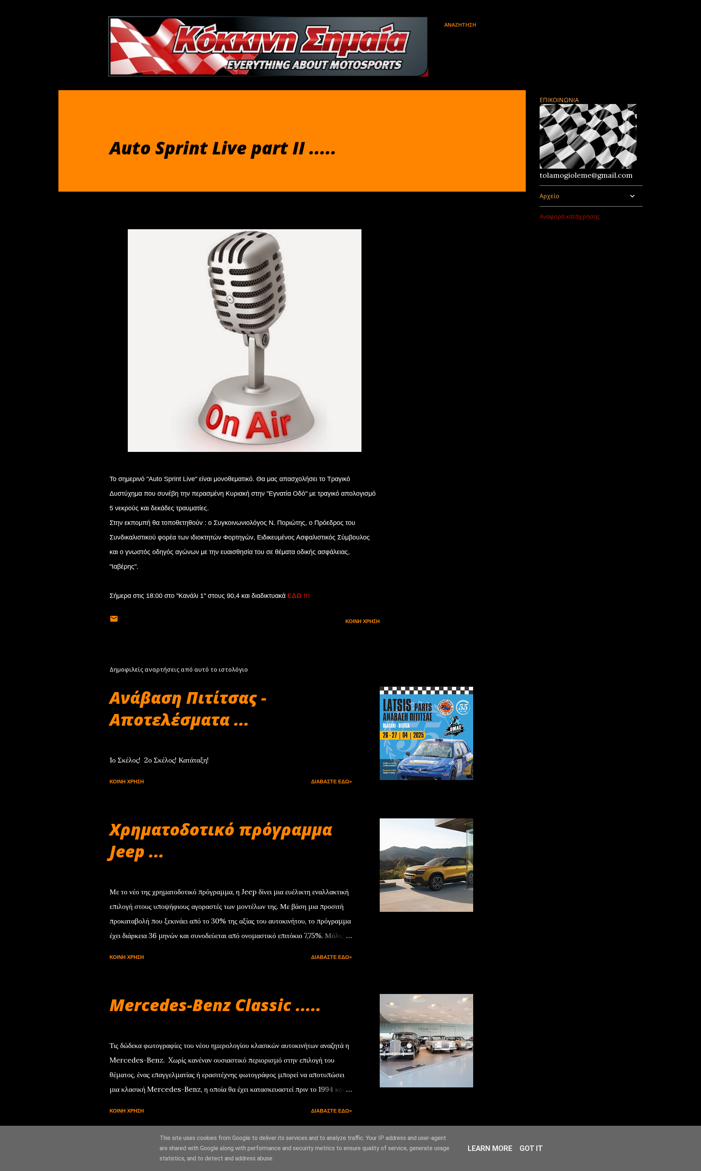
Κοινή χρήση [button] (362, 621)
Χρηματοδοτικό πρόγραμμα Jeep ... (221, 840)
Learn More (490, 1148)
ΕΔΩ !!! (298, 595)
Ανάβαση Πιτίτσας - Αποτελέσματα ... (188, 708)
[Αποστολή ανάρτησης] (114, 621)
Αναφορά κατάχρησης (570, 216)
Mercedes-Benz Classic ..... (215, 1005)
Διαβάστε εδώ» (331, 781)
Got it (531, 1148)
